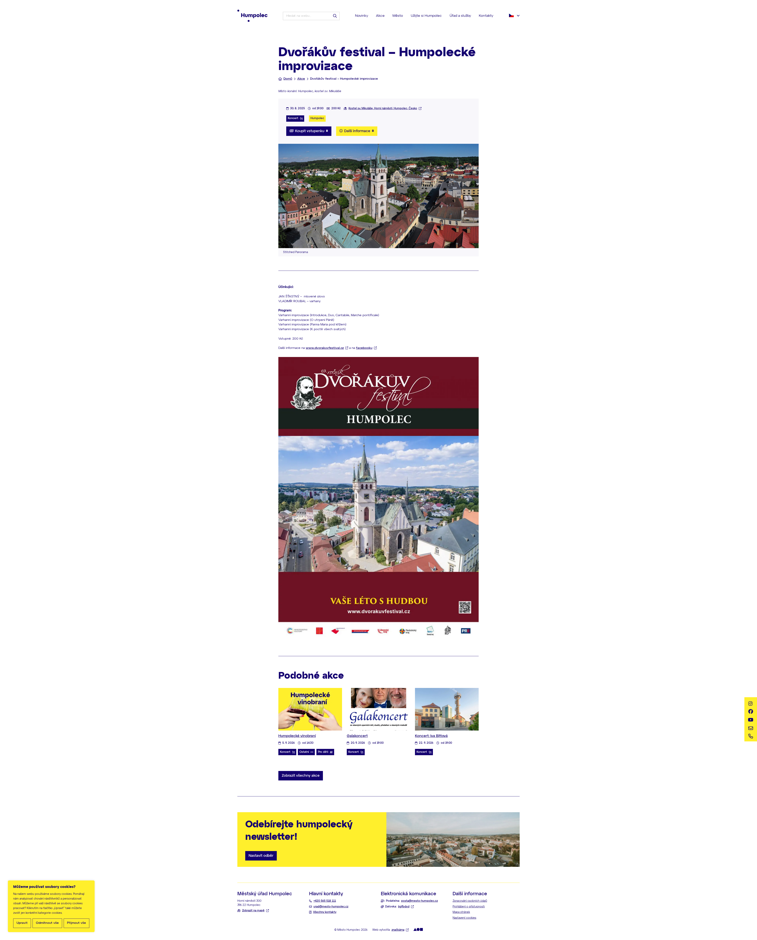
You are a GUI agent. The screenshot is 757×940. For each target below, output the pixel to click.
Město (397, 16)
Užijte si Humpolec (426, 16)
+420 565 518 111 (324, 901)
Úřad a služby (460, 16)
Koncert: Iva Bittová (431, 736)
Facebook (751, 711)
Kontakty (486, 16)
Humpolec (317, 118)
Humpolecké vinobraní (297, 736)
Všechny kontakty (324, 912)
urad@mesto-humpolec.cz (330, 906)
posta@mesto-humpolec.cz (419, 901)
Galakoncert (357, 736)
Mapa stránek (461, 912)
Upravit (22, 923)
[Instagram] (751, 703)
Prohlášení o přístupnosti (469, 906)
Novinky (361, 16)
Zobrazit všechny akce (301, 775)
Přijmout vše (76, 923)
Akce (380, 16)
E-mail (751, 727)
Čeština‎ (514, 15)
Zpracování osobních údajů (470, 901)
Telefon (751, 735)
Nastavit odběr (261, 856)
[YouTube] (751, 719)
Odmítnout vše (47, 923)
